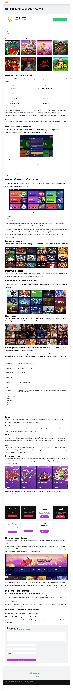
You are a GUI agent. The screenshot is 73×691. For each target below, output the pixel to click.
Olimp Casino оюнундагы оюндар (13, 25)
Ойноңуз (9, 31)
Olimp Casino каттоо (11, 24)
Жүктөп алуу (45, 98)
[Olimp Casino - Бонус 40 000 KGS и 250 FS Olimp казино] (6, 1)
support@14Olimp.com (12, 600)
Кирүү (45, 2)
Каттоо (29, 2)
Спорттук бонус (28, 508)
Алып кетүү (12, 515)
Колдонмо (40, 2)
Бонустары (9, 29)
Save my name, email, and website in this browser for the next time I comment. (23, 657)
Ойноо (60, 19)
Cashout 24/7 (12, 508)
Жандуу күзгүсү (10, 27)
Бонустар (34, 2)
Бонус (15, 85)
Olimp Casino (23, 2)
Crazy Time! (28, 524)
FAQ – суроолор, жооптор (12, 33)
